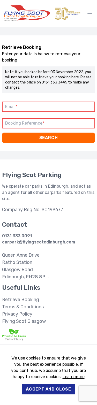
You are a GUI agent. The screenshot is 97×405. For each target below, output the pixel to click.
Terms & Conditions (23, 307)
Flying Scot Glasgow (24, 321)
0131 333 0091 (17, 235)
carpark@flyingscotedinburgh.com (38, 242)
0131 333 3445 (54, 82)
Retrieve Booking (20, 299)
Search (48, 137)
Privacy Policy (17, 314)
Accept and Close (48, 389)
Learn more (74, 376)
